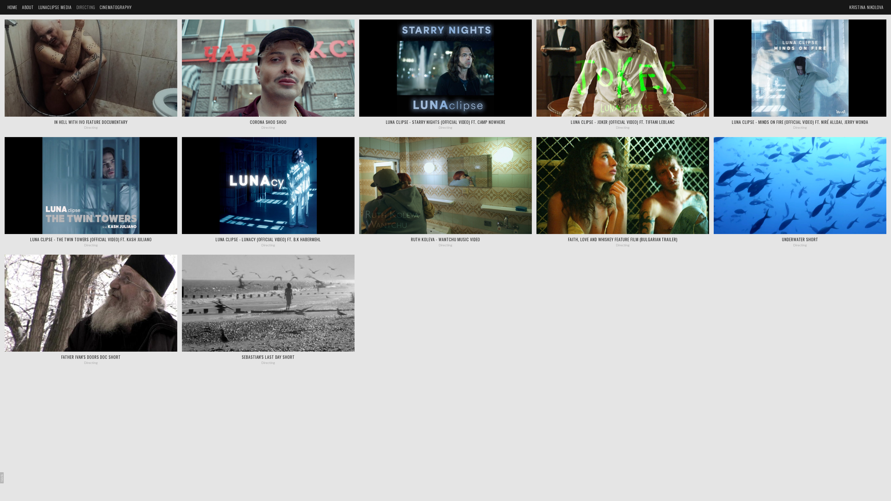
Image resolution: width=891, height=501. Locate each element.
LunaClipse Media (54, 7)
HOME (12, 7)
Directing (85, 7)
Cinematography (116, 7)
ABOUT (28, 7)
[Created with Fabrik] (2, 477)
